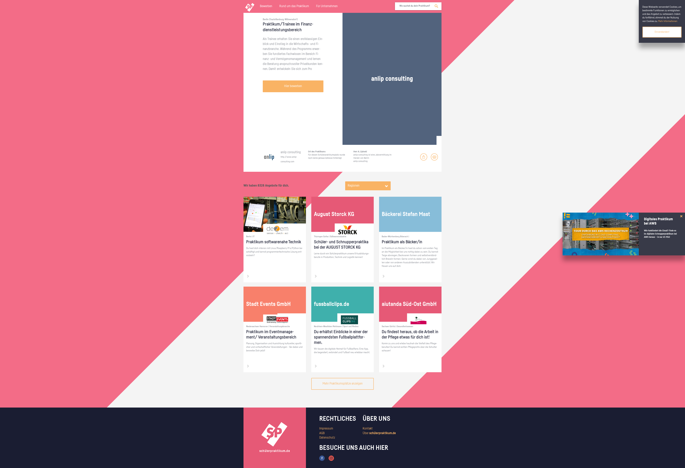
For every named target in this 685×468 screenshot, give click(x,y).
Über (379, 433)
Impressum (326, 428)
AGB (322, 433)
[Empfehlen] (423, 157)
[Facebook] (322, 458)
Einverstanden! (662, 32)
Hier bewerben (293, 86)
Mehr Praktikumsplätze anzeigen (343, 383)
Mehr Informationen (667, 21)
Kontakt (368, 428)
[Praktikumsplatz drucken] (434, 157)
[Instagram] (331, 458)
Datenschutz (327, 437)
